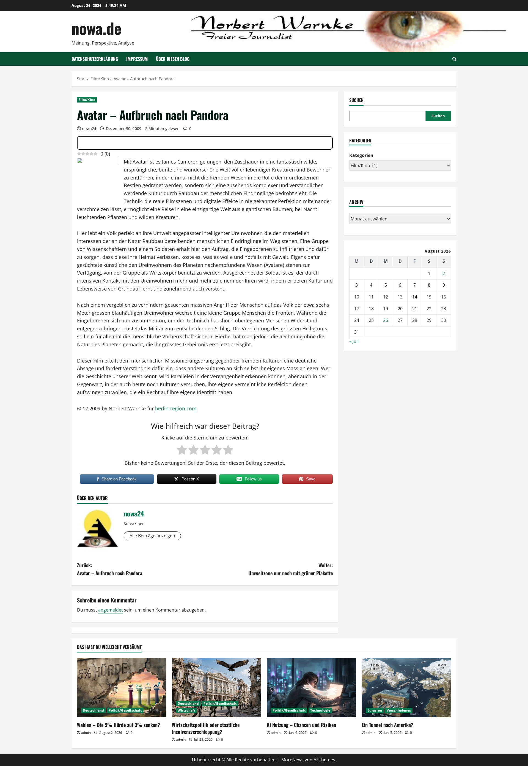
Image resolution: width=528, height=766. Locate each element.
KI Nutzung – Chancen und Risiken (301, 724)
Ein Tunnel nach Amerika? (387, 724)
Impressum (137, 59)
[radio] (182, 450)
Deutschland (93, 710)
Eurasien (374, 710)
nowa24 (89, 128)
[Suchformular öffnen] (454, 59)
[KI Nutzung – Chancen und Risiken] (311, 687)
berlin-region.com (176, 408)
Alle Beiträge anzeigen (152, 536)
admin (86, 732)
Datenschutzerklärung (95, 59)
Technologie (320, 710)
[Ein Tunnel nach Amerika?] (406, 687)
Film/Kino (87, 99)
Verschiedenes (399, 710)
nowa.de (96, 27)
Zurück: (109, 569)
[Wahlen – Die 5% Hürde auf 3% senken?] (121, 687)
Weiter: (290, 569)
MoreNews (292, 760)
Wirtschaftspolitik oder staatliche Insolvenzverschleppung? (206, 728)
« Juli (354, 341)
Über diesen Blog (172, 59)
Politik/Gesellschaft (125, 710)
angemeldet (110, 610)
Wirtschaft (186, 710)
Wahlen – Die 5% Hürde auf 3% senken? (118, 724)
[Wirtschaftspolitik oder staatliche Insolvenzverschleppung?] (216, 687)
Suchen (356, 100)
